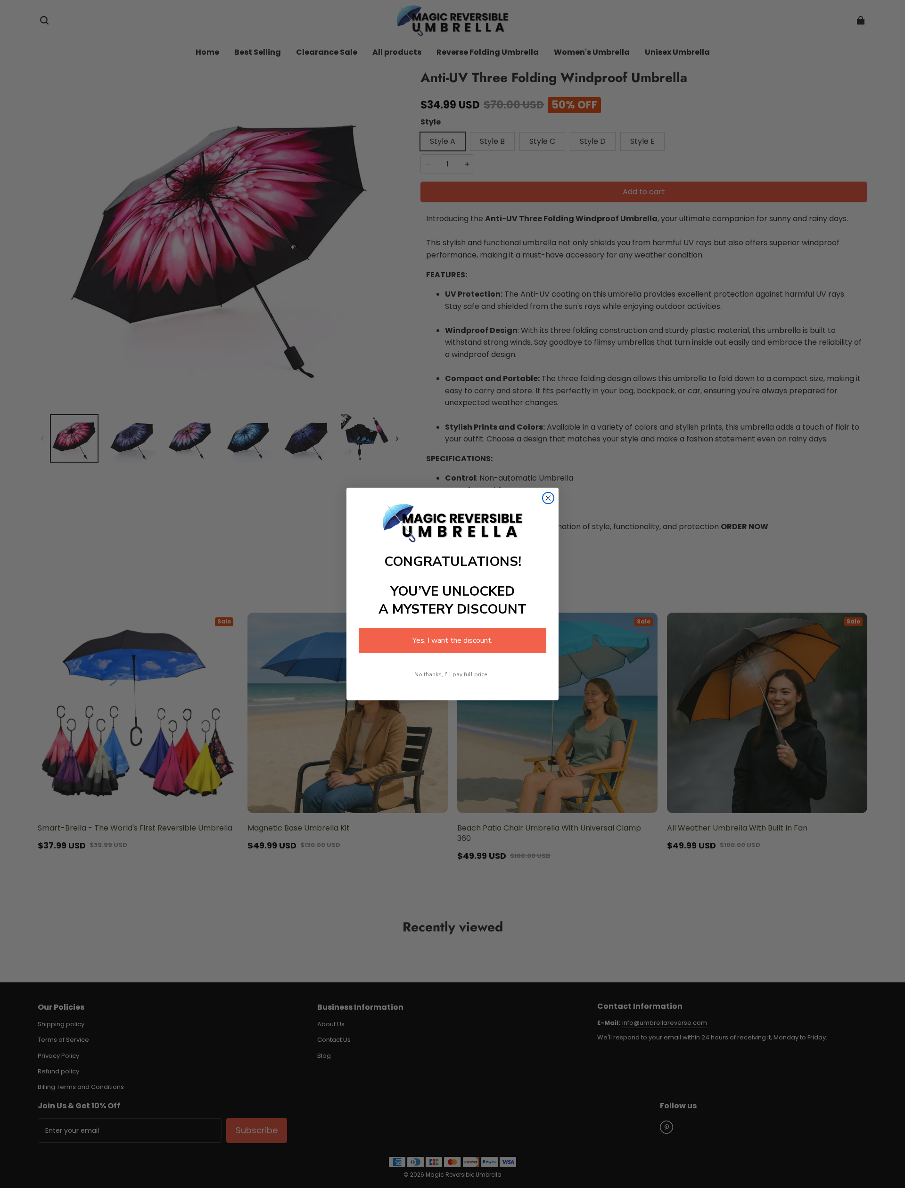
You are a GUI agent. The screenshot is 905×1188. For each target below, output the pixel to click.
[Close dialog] (548, 498)
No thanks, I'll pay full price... (452, 674)
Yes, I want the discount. (452, 640)
